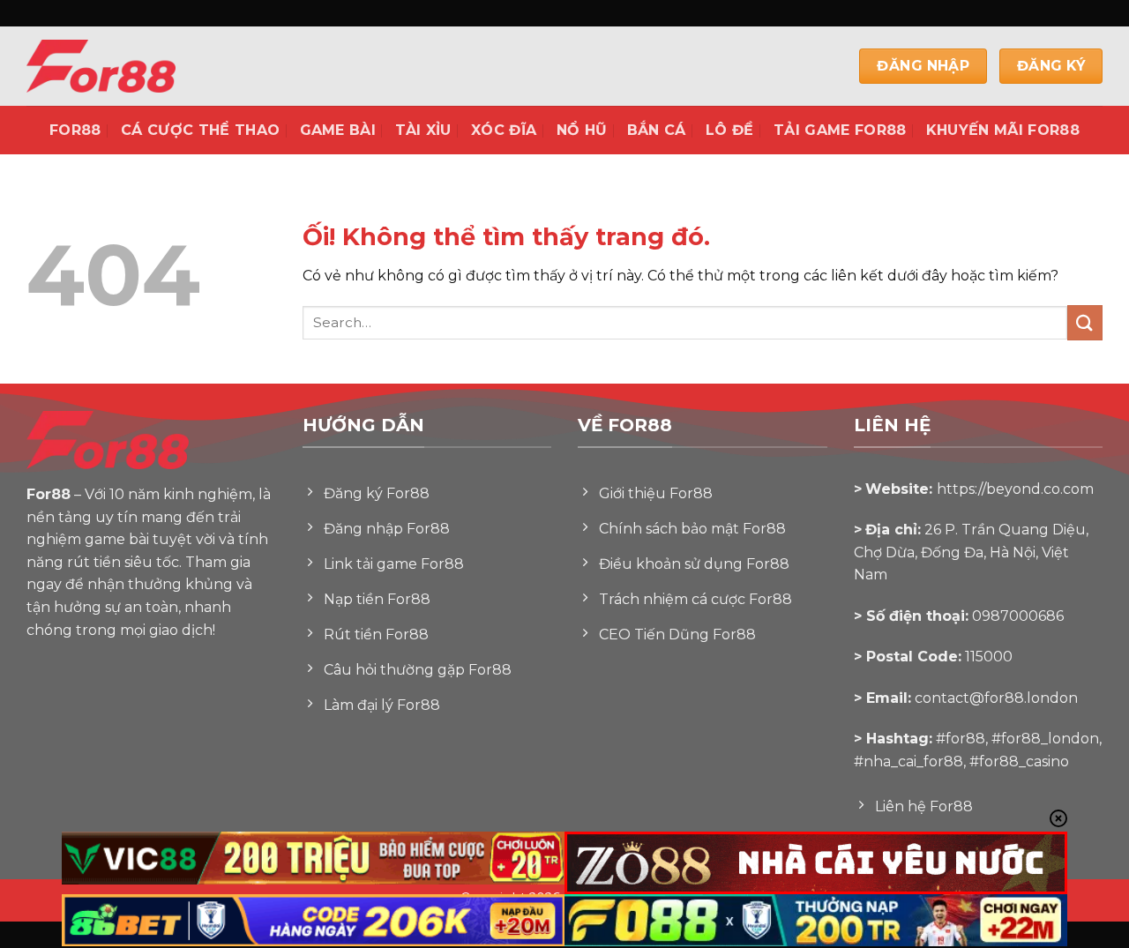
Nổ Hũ (582, 130)
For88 (75, 130)
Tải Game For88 (840, 130)
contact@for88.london (996, 698)
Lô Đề (730, 130)
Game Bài (338, 130)
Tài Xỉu (423, 130)
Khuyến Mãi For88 (1003, 130)
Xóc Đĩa (503, 130)
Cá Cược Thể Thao (200, 130)
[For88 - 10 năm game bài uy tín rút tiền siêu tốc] (141, 66)
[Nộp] (1085, 322)
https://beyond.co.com (1015, 489)
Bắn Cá (656, 130)
